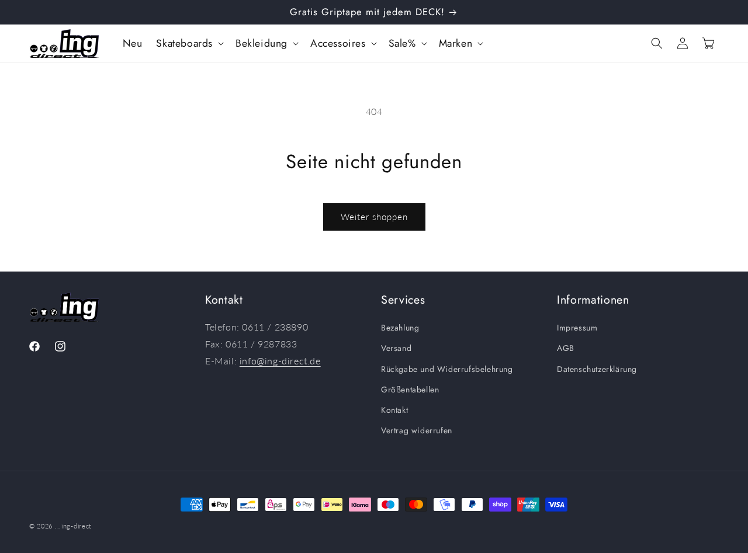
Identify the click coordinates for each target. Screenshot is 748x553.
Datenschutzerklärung (597, 369)
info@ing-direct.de (280, 360)
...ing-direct (73, 526)
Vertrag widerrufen (416, 430)
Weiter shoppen (374, 216)
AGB (565, 348)
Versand (396, 348)
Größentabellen (410, 389)
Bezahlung (400, 327)
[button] (188, 43)
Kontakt (394, 410)
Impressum (577, 327)
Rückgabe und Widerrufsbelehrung (447, 369)
